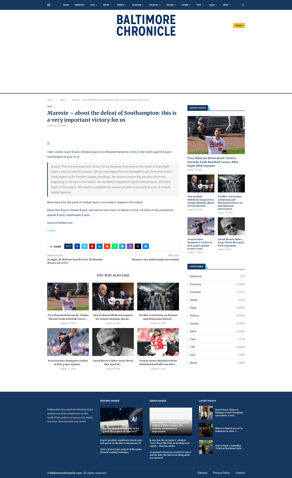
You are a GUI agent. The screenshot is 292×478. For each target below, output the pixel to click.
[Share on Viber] (130, 246)
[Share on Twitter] (84, 246)
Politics (120, 5)
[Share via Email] (145, 246)
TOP (217, 347)
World (106, 5)
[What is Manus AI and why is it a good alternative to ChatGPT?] (121, 422)
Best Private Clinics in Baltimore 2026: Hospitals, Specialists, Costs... (229, 412)
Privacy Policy (221, 472)
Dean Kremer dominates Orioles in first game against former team (199, 244)
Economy (136, 5)
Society (170, 5)
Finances (153, 5)
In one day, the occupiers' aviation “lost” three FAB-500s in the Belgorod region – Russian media (169, 443)
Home (66, 5)
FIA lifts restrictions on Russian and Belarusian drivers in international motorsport (230, 202)
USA (92, 5)
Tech (198, 5)
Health (185, 5)
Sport (212, 5)
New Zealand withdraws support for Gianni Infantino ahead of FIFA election (200, 201)
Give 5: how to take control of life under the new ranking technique (121, 450)
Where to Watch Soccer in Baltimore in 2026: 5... (228, 429)
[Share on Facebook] (77, 246)
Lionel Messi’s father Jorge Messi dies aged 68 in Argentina (231, 242)
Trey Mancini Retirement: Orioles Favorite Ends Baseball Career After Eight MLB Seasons (213, 161)
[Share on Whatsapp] (115, 246)
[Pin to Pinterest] (92, 246)
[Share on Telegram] (122, 246)
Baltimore (79, 5)
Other (225, 5)
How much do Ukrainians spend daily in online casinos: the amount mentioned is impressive (170, 427)
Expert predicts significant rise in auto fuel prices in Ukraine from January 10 (121, 441)
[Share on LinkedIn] (99, 246)
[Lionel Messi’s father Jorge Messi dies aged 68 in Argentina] (113, 342)
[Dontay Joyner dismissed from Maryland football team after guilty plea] (158, 342)
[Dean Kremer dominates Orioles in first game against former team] (68, 342)
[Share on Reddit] (107, 246)
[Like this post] (69, 246)
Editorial (202, 472)
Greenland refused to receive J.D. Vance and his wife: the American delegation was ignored (170, 455)
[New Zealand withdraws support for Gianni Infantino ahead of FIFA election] (113, 296)
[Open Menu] (48, 4)
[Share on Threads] (138, 246)
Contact (239, 25)
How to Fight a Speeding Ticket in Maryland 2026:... (229, 447)
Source (51, 230)
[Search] (243, 5)
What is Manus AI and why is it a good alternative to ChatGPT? (121, 430)
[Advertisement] (146, 64)
